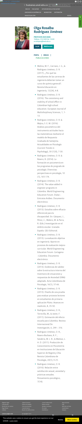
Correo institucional (47, 402)
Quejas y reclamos (46, 406)
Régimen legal (5, 402)
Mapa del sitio (65, 402)
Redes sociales (45, 404)
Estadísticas (45, 410)
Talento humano (26, 402)
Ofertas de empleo (26, 404)
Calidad (4, 410)
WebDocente (48, 46)
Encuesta (44, 408)
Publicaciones (42, 58)
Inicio (27, 9)
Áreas (46, 55)
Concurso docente (26, 406)
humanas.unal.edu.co (37, 5)
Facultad (35, 9)
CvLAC (37, 46)
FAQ (63, 404)
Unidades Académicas (33, 12)
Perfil (36, 55)
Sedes (69, 15)
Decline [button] (60, 420)
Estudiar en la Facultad (51, 9)
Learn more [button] (14, 421)
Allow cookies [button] (72, 420)
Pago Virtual (5, 408)
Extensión (58, 12)
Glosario (64, 410)
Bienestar (47, 12)
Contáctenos (65, 408)
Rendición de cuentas (7, 406)
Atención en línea (66, 406)
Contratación (5, 404)
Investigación (30, 15)
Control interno (26, 408)
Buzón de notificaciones (28, 410)
